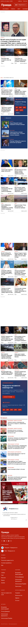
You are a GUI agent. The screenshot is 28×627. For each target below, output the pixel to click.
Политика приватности (7, 560)
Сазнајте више (8, 396)
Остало (17, 600)
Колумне (25, 8)
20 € (24, 107)
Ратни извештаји (20, 590)
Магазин (3, 577)
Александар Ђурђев (20, 583)
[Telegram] (8, 541)
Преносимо (18, 586)
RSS (2, 565)
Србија (13, 8)
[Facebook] (2, 541)
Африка (17, 598)
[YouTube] (4, 541)
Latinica (20, 1)
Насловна (6, 8)
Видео (3, 580)
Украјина (17, 592)
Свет (18, 8)
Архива (3, 582)
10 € (20, 107)
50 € (17, 110)
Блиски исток (18, 595)
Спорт (3, 590)
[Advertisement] (14, 16)
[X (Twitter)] (6, 541)
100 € (21, 110)
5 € (16, 107)
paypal (18, 112)
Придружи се (22, 4)
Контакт (25, 1)
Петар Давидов (19, 577)
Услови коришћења (6, 562)
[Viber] (11, 541)
